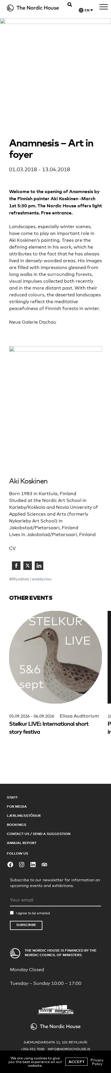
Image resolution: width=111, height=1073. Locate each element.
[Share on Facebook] (16, 565)
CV (12, 548)
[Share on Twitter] (27, 565)
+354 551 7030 (32, 1049)
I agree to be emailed (33, 913)
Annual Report (21, 843)
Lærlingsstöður (24, 815)
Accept (77, 1061)
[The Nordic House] (33, 8)
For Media (17, 806)
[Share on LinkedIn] (39, 565)
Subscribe (26, 925)
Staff (12, 797)
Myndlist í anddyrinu (32, 578)
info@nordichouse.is (69, 1049)
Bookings (16, 824)
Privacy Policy (97, 1062)
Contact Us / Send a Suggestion (38, 834)
